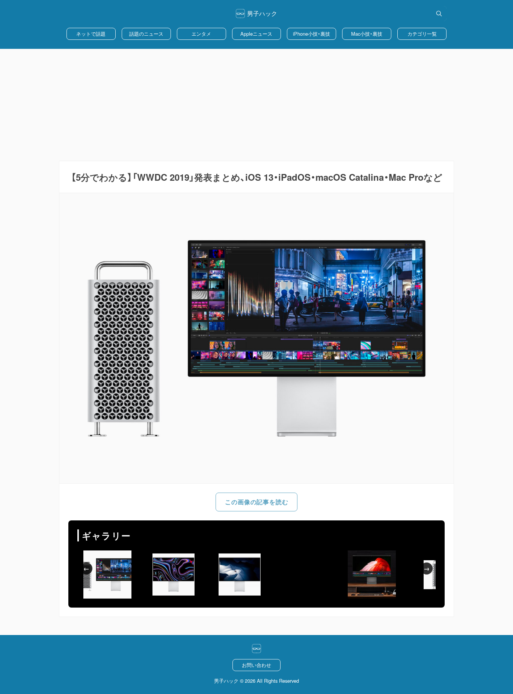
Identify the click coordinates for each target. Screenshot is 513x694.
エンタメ (201, 33)
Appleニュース (256, 33)
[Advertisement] (256, 105)
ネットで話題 (91, 33)
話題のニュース (146, 33)
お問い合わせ (256, 664)
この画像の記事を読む (256, 501)
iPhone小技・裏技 (311, 33)
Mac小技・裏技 (366, 33)
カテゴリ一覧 (422, 33)
